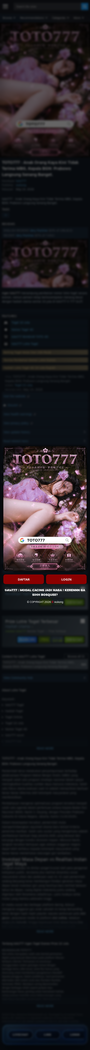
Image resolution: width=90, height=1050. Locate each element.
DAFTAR (24, 579)
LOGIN (66, 579)
